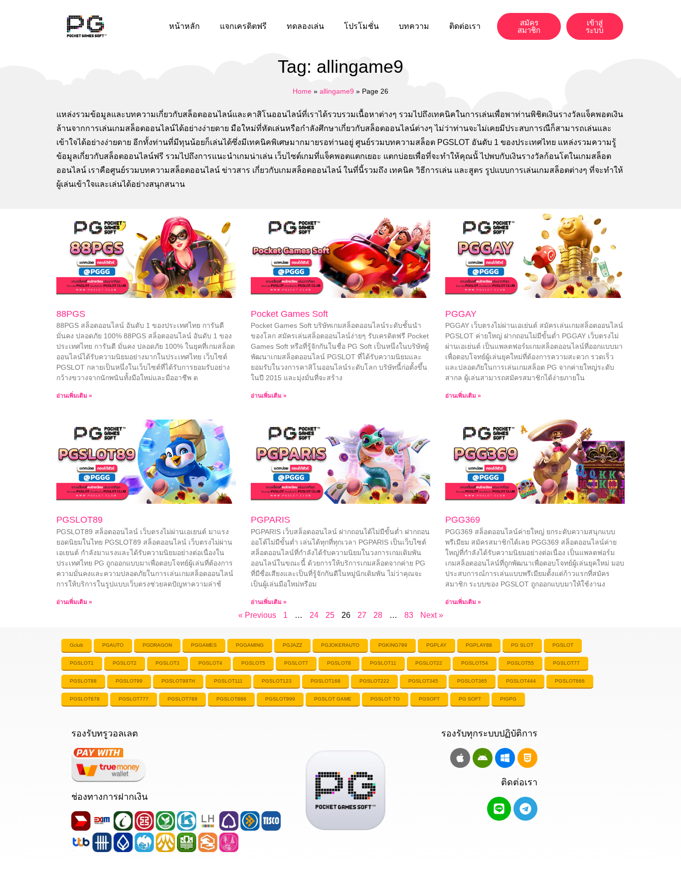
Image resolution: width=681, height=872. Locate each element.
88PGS (70, 314)
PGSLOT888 (231, 699)
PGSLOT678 (85, 699)
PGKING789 (392, 645)
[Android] (483, 758)
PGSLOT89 (79, 520)
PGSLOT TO (385, 699)
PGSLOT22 (428, 663)
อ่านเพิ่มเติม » (74, 395)
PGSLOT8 (339, 663)
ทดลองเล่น (305, 26)
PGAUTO (113, 645)
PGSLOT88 (83, 681)
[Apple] (460, 758)
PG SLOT (522, 645)
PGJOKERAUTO (340, 645)
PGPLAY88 (479, 645)
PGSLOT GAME (332, 699)
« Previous (257, 615)
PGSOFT (429, 699)
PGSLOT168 (325, 681)
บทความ (414, 26)
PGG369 (462, 520)
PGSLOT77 (566, 663)
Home (302, 91)
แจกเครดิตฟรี (243, 26)
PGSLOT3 (167, 663)
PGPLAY (436, 645)
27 (361, 615)
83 (408, 615)
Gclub (76, 645)
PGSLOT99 (129, 681)
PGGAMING (250, 645)
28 (377, 615)
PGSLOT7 (296, 663)
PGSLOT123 (277, 681)
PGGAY (461, 314)
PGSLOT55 (520, 663)
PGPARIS (270, 520)
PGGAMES (204, 645)
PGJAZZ (292, 645)
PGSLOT (562, 645)
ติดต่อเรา (465, 26)
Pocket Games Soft (289, 314)
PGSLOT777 (134, 699)
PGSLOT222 (374, 681)
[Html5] (527, 758)
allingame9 (337, 91)
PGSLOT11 (383, 663)
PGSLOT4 (210, 663)
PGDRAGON (157, 645)
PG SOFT (470, 699)
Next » (431, 615)
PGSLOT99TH (178, 681)
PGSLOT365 (472, 681)
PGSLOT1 (82, 663)
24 (314, 615)
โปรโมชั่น (361, 26)
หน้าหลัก (184, 26)
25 (330, 615)
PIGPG (508, 699)
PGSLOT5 (253, 663)
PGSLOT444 (521, 681)
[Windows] (505, 758)
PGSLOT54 (474, 663)
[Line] (499, 809)
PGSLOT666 (570, 681)
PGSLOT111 (228, 681)
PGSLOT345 (423, 681)
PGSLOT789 (182, 699)
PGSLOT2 (125, 663)
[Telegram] (525, 809)
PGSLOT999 (280, 699)
